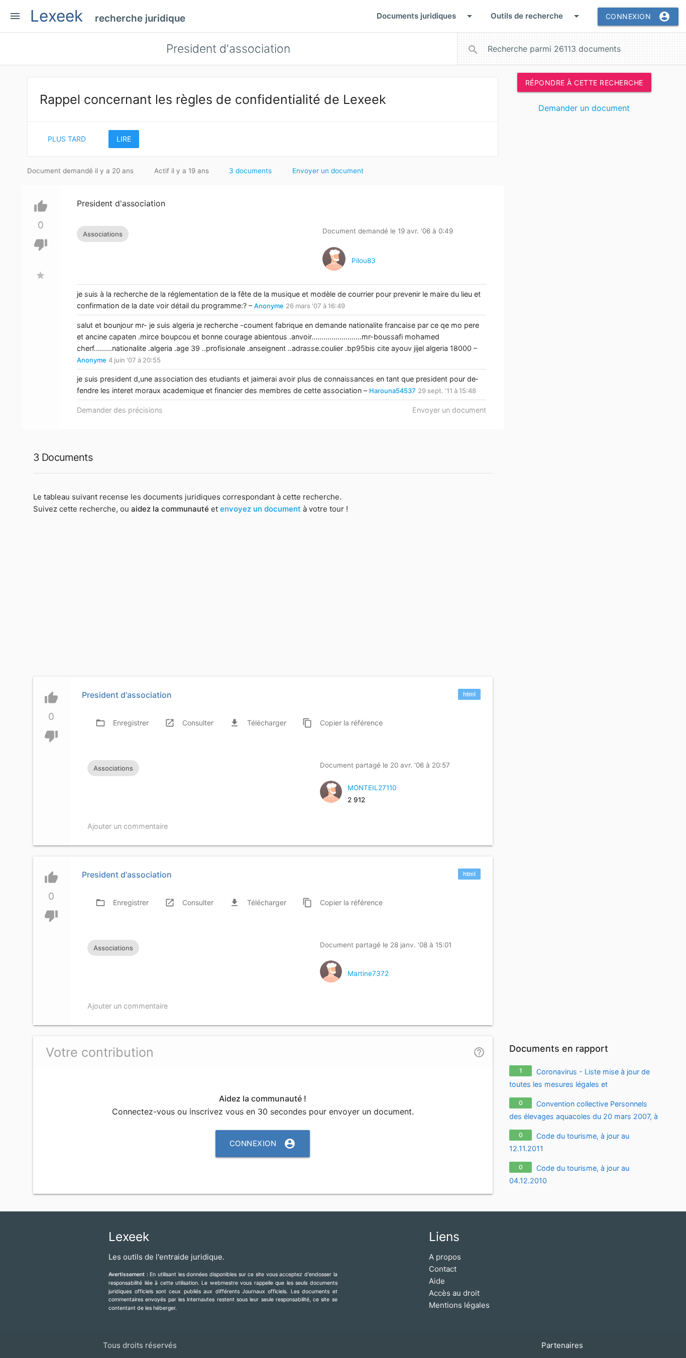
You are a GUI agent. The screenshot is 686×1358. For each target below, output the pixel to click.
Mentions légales (459, 1305)
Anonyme (269, 306)
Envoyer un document (328, 171)
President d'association (127, 695)
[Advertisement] (584, 275)
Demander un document (584, 108)
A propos (445, 1257)
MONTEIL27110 (372, 788)
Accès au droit (454, 1293)
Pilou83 (364, 261)
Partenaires (562, 1345)
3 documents (250, 171)
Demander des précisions (120, 410)
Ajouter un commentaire (127, 826)
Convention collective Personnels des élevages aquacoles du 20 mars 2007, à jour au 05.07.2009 (583, 1116)
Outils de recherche (537, 16)
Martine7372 (368, 973)
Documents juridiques (426, 16)
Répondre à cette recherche (584, 82)
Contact (442, 1269)
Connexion (638, 17)
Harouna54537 (392, 391)
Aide (437, 1281)
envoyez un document (260, 509)
